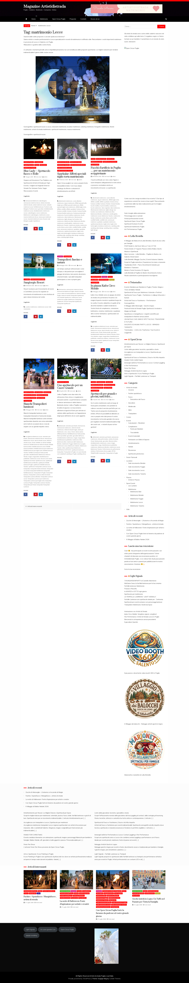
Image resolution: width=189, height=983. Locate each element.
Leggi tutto (27, 196)
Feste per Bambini (136, 429)
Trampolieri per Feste (30, 484)
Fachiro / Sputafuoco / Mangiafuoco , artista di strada (144, 524)
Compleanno (39, 162)
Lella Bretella (136, 236)
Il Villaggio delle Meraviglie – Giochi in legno (139, 306)
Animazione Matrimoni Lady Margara (36, 201)
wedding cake (61, 235)
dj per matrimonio (69, 203)
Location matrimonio (31, 307)
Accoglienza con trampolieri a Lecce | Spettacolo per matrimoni (46, 822)
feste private (106, 332)
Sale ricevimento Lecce (64, 168)
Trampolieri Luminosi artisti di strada (39, 474)
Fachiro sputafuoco (135, 393)
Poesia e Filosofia (130, 589)
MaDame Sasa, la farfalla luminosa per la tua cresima (142, 583)
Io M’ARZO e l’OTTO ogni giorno (135, 591)
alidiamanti (62, 426)
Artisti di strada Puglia (70, 429)
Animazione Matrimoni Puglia (65, 291)
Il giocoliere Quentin (131, 622)
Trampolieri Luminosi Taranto (41, 483)
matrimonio (43, 213)
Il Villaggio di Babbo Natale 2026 (137, 539)
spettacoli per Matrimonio (73, 448)
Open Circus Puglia (58, 19)
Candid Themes (114, 979)
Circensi (60, 256)
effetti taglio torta (81, 207)
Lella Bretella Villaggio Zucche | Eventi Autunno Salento (143, 259)
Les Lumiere (38, 392)
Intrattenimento (101, 159)
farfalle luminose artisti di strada (39, 444)
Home (33, 19)
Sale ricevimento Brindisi (78, 165)
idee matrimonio (69, 217)
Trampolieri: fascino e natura (69, 261)
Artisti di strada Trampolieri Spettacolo (72, 295)
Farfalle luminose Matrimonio (134, 586)
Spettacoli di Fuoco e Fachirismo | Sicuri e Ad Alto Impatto (144, 357)
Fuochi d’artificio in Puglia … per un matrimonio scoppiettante (106, 170)
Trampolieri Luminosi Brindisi (32, 476)
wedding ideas (108, 228)
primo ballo (68, 227)
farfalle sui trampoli (34, 452)
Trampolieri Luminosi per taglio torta (34, 480)
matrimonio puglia (62, 299)
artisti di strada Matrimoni (68, 293)
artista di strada (45, 203)
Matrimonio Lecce (76, 162)
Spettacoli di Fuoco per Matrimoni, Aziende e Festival (142, 292)
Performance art (107, 449)
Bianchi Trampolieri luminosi (35, 405)
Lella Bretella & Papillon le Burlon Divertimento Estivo (143, 273)
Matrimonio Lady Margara (31, 215)
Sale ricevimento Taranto (65, 170)
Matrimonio (44, 19)
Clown (100, 332)
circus (69, 432)
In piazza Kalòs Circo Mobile (103, 287)
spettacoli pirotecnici (70, 231)
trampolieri (116, 340)
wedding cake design (72, 235)
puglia (31, 221)
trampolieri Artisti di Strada (38, 468)
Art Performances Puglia (133, 229)
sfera (63, 448)
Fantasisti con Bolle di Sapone (138, 440)
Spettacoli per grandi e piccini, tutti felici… (104, 395)
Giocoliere (43, 165)
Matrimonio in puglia (79, 444)
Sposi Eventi (95, 164)
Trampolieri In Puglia (96, 342)
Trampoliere (67, 256)
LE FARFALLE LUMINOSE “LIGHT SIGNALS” (140, 597)
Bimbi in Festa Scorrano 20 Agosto (136, 270)
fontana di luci (81, 209)
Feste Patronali (28, 165)
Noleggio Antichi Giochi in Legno (135, 371)
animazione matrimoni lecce (32, 203)
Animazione (62, 289)
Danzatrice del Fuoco (137, 399)
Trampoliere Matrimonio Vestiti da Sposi (138, 605)
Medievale (132, 406)
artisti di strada (28, 205)
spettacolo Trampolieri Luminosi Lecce (40, 466)
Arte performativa (103, 439)
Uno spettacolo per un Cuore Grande (70, 387)
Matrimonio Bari (68, 221)
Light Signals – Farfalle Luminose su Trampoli (140, 376)
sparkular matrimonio (109, 222)
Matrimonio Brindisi (63, 162)
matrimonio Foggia (67, 444)
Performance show (101, 451)
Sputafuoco (36, 221)
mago (100, 445)
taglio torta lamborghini (64, 233)
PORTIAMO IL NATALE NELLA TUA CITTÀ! (140, 246)
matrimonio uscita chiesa (102, 218)
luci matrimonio (100, 212)
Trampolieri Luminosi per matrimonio (38, 478)
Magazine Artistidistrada (45, 6)
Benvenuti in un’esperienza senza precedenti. (140, 619)
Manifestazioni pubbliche (64, 440)
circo (65, 432)
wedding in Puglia (71, 454)
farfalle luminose (39, 207)
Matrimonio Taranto (30, 168)
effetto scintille (61, 209)
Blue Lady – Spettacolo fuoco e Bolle (37, 172)
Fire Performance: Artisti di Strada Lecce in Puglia (141, 617)
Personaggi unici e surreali (133, 216)
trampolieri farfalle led (36, 470)
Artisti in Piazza (28, 162)
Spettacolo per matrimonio (133, 594)
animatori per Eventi (71, 426)
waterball (63, 454)
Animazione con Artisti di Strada (135, 611)
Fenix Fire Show (130, 368)
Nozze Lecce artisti (96, 340)
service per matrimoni (67, 229)
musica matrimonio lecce (31, 217)
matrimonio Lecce (44, 215)
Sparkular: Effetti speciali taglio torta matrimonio (71, 175)
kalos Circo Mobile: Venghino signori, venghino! (140, 614)
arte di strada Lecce (107, 330)
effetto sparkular (71, 209)
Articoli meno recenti (34, 506)
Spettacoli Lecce (107, 340)
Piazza (112, 279)
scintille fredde (77, 227)
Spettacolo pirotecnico (110, 161)
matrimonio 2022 (77, 440)
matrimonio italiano (102, 338)
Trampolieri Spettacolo (63, 303)
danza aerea (79, 432)
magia (100, 336)
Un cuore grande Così (47, 929)
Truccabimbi (134, 432)
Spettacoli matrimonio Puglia (134, 227)
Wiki (127, 509)
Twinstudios (136, 282)
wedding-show (81, 454)
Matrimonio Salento (73, 446)
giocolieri (41, 209)
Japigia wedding (31, 935)
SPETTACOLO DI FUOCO (64, 450)
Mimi (130, 410)
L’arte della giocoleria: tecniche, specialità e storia (141, 349)
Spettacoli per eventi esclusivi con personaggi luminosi (143, 602)
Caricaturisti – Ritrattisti (136, 423)
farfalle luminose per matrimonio (43, 448)
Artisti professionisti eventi (133, 218)
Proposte (73, 19)
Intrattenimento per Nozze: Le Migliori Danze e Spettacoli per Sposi (47, 813)
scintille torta (103, 220)
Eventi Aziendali (134, 436)
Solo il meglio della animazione (134, 213)
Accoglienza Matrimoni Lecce (100, 326)
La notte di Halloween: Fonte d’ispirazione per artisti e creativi (47, 799)
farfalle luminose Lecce (39, 446)
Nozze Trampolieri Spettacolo (73, 301)
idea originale (106, 208)
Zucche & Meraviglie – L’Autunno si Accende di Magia (145, 520)
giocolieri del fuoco (78, 435)
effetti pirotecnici (62, 434)
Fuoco (36, 165)
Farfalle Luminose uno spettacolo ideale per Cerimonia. (143, 599)
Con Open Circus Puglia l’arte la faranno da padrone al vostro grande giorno (52, 803)
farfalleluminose (72, 434)
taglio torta (80, 231)
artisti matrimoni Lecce (39, 205)
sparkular (76, 229)
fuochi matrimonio (96, 208)
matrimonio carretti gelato (64, 223)
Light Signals (136, 576)
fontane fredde (81, 211)
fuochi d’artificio (95, 206)
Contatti (83, 19)
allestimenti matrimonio (65, 201)
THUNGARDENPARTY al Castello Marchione (140, 581)
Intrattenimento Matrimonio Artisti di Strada (103, 334)
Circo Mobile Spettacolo (64, 297)
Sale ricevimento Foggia (136, 467)
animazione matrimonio (64, 427)
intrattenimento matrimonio (65, 438)
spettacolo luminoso (78, 450)
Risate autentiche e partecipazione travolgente (141, 275)
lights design (68, 219)
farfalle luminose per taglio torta (33, 450)
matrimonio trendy (74, 225)
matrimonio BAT (71, 442)
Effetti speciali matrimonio (71, 205)
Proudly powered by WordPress (79, 979)
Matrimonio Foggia (136, 499)
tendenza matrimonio (77, 233)
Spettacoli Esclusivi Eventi (133, 224)
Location (26, 279)
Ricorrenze (132, 450)
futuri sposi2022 (61, 435)
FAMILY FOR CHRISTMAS (133, 360)
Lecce (38, 213)
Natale (130, 447)
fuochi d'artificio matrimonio (72, 215)
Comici (93, 382)
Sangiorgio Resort (34, 282)
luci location (75, 219)
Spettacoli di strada (29, 460)
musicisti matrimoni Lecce (35, 219)
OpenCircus (136, 339)
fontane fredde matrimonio (65, 213)
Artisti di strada (131, 387)
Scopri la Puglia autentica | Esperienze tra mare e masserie (144, 262)
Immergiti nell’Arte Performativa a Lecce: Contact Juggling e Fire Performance (121, 835)
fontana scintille (61, 211)
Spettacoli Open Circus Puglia (134, 221)
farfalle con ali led (41, 442)
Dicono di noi (95, 19)
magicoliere (106, 336)
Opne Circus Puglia (67, 929)
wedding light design (67, 237)
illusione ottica (113, 441)
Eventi (93, 159)
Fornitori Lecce (33, 209)
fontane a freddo (72, 211)
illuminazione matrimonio (98, 210)
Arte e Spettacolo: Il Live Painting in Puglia (139, 373)
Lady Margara (32, 213)
